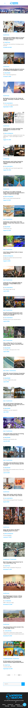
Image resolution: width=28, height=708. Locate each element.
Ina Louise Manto (9, 103)
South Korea (6, 35)
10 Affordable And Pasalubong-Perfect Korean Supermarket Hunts (13, 662)
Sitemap (7, 706)
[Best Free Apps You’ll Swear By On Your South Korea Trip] (14, 556)
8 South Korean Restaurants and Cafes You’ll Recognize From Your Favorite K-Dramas (13, 314)
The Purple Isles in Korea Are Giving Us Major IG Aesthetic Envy (13, 434)
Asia (4, 219)
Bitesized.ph (20, 706)
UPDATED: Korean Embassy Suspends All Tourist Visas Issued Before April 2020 (14, 374)
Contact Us (10, 704)
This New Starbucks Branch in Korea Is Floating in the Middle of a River (13, 69)
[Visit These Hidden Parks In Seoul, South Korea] (14, 246)
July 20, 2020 (6, 321)
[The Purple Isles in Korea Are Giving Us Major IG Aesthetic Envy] (14, 428)
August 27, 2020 (7, 139)
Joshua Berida (8, 630)
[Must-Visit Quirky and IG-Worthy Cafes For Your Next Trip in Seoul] (14, 488)
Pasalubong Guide (7, 658)
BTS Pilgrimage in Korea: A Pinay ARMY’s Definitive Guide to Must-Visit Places (12, 597)
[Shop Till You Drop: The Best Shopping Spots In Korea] (14, 524)
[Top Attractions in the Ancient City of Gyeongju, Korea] (14, 621)
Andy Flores (7, 42)
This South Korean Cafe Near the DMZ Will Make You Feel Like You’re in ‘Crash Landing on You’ (13, 404)
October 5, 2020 (7, 76)
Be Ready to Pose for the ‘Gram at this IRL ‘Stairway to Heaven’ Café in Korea (13, 99)
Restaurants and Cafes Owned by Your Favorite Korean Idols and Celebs (13, 162)
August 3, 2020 (6, 261)
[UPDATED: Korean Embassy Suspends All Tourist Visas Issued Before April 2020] (14, 367)
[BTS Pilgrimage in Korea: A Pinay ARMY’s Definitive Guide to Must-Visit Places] (14, 590)
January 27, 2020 (7, 537)
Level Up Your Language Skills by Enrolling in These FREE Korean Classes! (12, 284)
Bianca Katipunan (9, 133)
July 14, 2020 (6, 351)
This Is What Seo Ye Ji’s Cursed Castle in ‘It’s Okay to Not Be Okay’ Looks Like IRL (13, 344)
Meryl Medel (7, 73)
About (3, 704)
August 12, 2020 (7, 200)
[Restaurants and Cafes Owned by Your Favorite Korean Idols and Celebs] (14, 156)
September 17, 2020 (8, 106)
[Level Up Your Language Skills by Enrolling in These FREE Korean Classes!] (14, 277)
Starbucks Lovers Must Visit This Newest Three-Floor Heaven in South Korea (13, 223)
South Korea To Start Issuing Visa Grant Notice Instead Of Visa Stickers (13, 129)
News (7, 370)
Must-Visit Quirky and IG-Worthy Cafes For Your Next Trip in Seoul (12, 495)
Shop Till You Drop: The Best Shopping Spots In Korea (11, 530)
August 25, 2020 (7, 170)
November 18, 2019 (7, 635)
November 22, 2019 (7, 604)
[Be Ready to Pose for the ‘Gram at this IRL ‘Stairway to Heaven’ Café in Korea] (14, 92)
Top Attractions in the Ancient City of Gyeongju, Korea (13, 627)
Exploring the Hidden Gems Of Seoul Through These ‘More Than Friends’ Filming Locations (13, 38)
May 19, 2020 (6, 502)
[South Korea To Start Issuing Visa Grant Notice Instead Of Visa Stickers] (14, 123)
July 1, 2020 (6, 412)
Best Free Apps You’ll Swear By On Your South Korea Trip (13, 562)
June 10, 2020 (6, 472)
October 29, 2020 (7, 47)
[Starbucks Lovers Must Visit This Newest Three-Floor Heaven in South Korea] (14, 216)
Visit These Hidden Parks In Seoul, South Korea (13, 252)
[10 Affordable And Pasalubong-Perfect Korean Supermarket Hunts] (14, 655)
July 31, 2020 (6, 291)
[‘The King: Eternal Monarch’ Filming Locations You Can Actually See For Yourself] (14, 457)
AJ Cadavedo (8, 600)
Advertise (17, 704)
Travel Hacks (13, 559)
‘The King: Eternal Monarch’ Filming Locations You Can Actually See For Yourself (13, 464)
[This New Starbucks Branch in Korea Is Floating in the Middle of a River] (14, 63)
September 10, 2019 (7, 668)
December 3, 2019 (7, 569)
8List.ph (13, 706)
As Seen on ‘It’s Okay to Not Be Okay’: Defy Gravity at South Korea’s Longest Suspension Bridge (13, 193)
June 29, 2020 (6, 441)
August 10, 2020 (7, 230)
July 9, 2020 (6, 381)
